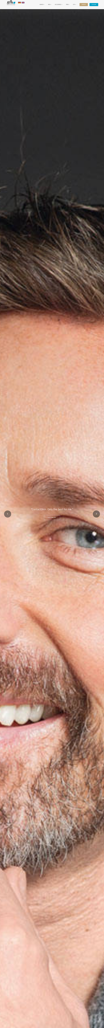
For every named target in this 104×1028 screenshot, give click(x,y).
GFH (74, 4)
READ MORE (52, 517)
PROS (67, 4)
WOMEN (41, 4)
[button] (7, 514)
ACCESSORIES (58, 4)
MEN (49, 4)
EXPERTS (84, 4)
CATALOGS (94, 4)
